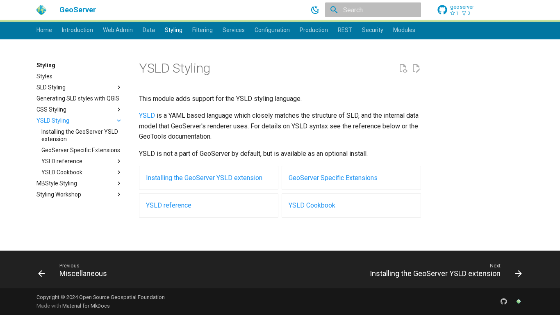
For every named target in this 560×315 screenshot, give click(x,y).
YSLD (147, 115)
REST (345, 30)
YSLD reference (168, 205)
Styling (173, 30)
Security (372, 30)
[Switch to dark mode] (315, 10)
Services (234, 30)
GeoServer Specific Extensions (333, 178)
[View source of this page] (403, 68)
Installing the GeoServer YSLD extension (204, 178)
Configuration (272, 30)
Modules (404, 30)
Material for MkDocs (86, 306)
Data (149, 30)
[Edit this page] (416, 68)
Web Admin (118, 30)
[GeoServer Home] (518, 301)
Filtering (202, 30)
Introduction (77, 30)
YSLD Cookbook (312, 205)
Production (314, 30)
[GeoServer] (41, 10)
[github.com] (503, 301)
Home (44, 30)
